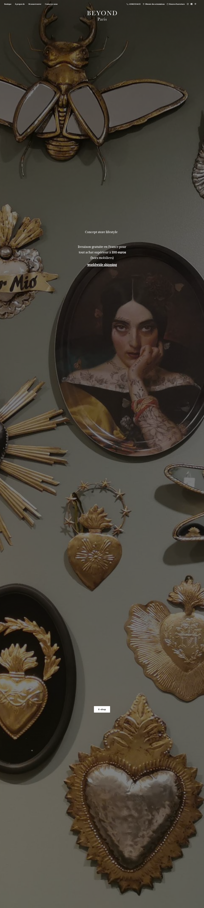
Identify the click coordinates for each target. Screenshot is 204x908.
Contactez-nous (51, 4)
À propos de (20, 4)
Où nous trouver (34, 4)
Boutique (7, 4)
